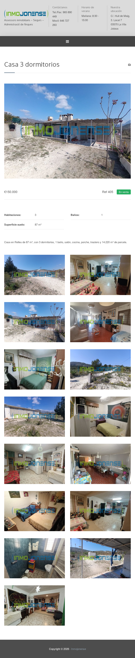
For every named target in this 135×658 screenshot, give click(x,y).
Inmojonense (78, 649)
